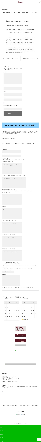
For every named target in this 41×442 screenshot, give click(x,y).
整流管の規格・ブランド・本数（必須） (9, 248)
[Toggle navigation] (1, 2)
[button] (20, 20)
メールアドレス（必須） (6, 154)
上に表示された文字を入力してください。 (11, 105)
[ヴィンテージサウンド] (20, 2)
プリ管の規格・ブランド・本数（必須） (9, 234)
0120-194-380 (19, 143)
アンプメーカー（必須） (6, 192)
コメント (5, 71)
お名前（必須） (5, 149)
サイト (5, 97)
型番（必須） (4, 206)
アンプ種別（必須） (13, 159)
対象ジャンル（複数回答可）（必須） (16, 190)
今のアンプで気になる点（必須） (8, 161)
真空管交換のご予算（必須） (7, 269)
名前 (4, 85)
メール (5, 91)
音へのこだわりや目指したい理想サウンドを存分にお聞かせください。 (14, 175)
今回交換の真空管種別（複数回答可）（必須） (10, 263)
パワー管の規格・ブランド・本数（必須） (9, 220)
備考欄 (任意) (4, 274)
